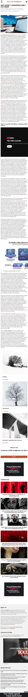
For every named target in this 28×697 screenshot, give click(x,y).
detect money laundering (18, 200)
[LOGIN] (26, 1)
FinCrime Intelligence (14, 2)
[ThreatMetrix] (14, 393)
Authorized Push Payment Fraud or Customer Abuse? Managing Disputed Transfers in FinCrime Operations (14, 544)
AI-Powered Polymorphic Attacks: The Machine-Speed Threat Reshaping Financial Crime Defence (14, 511)
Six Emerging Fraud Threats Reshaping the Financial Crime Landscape (14, 577)
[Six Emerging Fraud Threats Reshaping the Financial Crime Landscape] (14, 569)
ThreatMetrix (5, 408)
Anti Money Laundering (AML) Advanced (12, 440)
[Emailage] (14, 362)
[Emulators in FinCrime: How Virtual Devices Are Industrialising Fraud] (14, 487)
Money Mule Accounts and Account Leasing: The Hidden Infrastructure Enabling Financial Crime (14, 528)
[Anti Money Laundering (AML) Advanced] (14, 425)
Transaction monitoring (9, 84)
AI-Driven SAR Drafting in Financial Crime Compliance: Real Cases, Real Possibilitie (14, 560)
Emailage (4, 376)
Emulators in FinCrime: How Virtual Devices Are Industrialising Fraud (14, 495)
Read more (5, 379)
